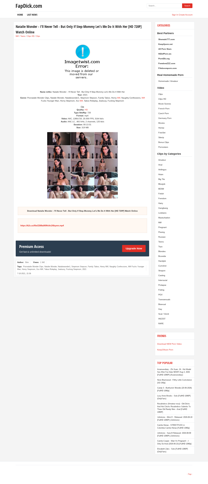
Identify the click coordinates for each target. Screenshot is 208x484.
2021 (84, 269)
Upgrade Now (134, 248)
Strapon (161, 270)
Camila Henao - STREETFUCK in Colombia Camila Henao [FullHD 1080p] (173, 426)
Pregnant (162, 227)
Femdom (162, 198)
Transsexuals (164, 299)
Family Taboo (93, 266)
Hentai (161, 128)
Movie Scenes (164, 104)
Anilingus (162, 169)
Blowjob (161, 184)
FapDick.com (29, 5)
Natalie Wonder (50, 266)
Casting (161, 275)
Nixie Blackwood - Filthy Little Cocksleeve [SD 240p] (174, 381)
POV (160, 295)
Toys (160, 246)
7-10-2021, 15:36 (24, 273)
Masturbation (164, 218)
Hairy (160, 203)
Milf (17, 36)
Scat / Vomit (163, 314)
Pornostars (163, 147)
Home (20, 14)
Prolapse (162, 285)
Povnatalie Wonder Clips (33, 266)
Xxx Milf (39, 269)
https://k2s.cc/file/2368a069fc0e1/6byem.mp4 (42, 225)
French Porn (164, 108)
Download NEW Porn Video (169, 344)
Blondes (162, 251)
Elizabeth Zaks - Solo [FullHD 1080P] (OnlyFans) (172, 450)
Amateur (162, 160)
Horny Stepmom (28, 269)
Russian (162, 237)
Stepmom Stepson (79, 266)
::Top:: (189, 474)
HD (86, 110)
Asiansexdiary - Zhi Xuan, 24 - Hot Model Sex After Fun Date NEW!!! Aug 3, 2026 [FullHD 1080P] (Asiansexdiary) (174, 372)
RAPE (161, 323)
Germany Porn (164, 118)
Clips (38, 36)
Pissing (161, 232)
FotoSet (161, 132)
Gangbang (163, 208)
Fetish (161, 193)
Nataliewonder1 (64, 266)
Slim (27, 262)
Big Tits (161, 179)
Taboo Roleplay (50, 269)
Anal (160, 165)
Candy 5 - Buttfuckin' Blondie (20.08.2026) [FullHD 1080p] (174, 389)
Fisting (161, 290)
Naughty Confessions (118, 266)
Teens (22, 36)
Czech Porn (163, 113)
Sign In (175, 15)
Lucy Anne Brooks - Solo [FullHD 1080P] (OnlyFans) (174, 397)
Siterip (161, 137)
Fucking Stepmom (73, 269)
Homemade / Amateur (168, 81)
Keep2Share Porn (165, 350)
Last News (32, 14)
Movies (161, 123)
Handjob (162, 261)
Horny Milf (104, 266)
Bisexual (162, 304)
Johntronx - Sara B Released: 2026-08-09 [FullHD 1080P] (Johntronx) (174, 434)
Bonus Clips (163, 142)
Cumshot (162, 266)
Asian (160, 174)
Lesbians (162, 213)
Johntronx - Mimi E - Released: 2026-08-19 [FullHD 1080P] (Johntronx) (174, 418)
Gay (160, 309)
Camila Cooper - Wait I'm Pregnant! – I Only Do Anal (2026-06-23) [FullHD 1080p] (174, 442)
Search (187, 6)
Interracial (162, 280)
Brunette (162, 256)
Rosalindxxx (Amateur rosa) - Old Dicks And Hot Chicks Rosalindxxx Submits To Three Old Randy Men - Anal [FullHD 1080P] (174, 408)
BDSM (161, 189)
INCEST (162, 319)
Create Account (185, 15)
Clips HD (30, 36)
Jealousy (61, 269)
